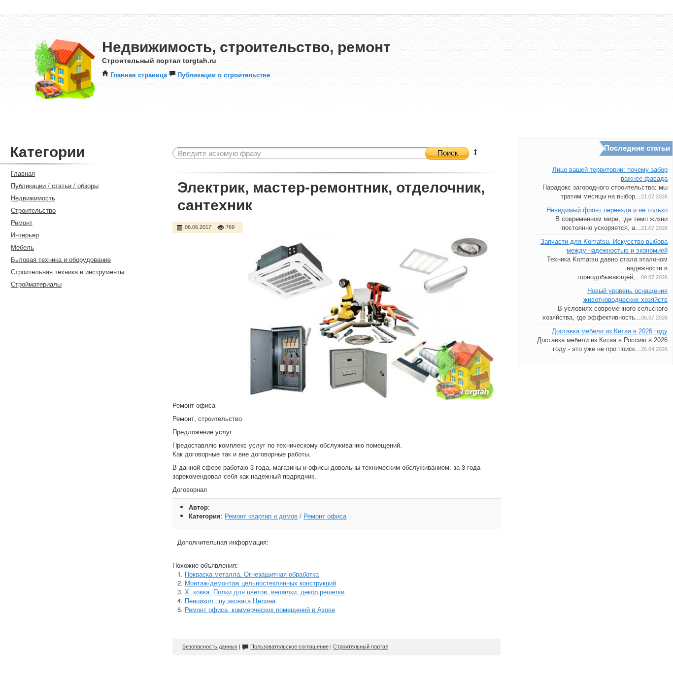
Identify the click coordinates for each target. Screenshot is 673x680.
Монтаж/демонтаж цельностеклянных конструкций (260, 582)
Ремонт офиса (324, 515)
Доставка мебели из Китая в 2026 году (610, 331)
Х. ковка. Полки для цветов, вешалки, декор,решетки (264, 591)
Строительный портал (360, 646)
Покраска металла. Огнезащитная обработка (252, 574)
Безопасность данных (209, 646)
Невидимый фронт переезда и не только (607, 210)
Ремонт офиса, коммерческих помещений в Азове (260, 609)
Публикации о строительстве (223, 74)
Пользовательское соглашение (289, 646)
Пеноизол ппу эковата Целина (230, 600)
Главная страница (138, 74)
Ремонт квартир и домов (261, 515)
